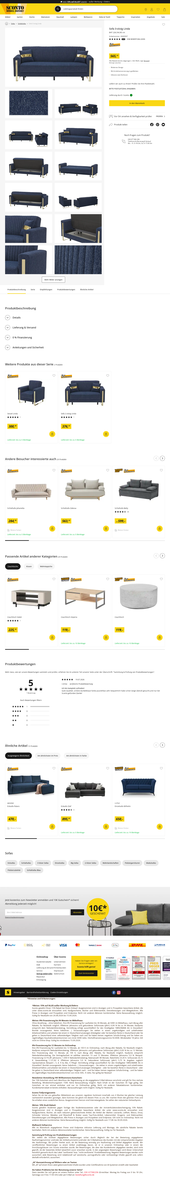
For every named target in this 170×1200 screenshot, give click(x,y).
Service (39, 971)
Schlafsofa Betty (119, 467)
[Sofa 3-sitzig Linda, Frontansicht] (53, 57)
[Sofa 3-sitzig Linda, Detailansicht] (28, 228)
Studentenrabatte (43, 962)
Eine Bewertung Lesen (136, 39)
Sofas (9, 853)
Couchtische (13, 566)
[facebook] (114, 992)
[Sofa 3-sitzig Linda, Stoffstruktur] (28, 103)
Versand (146, 61)
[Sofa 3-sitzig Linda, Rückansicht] (78, 197)
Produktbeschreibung (16, 289)
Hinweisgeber (19, 992)
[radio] (31, 706)
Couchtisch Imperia (67, 576)
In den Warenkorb (137, 103)
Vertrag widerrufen (44, 974)
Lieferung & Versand (24, 327)
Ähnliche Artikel (86, 289)
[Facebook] (151, 124)
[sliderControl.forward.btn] (162, 458)
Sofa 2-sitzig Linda (66, 372)
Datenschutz (59, 974)
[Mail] (163, 124)
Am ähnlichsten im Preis (48, 755)
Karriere (57, 965)
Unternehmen (60, 962)
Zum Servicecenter (86, 973)
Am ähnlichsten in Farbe (76, 755)
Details (17, 317)
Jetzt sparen (75, 1)
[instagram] (119, 992)
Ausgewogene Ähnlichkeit (18, 755)
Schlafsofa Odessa (66, 467)
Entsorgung (41, 979)
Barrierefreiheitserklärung (38, 992)
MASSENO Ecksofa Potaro (16, 765)
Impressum (58, 971)
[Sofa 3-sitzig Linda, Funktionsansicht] (28, 166)
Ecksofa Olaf (64, 765)
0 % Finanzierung (22, 337)
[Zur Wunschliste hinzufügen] (163, 24)
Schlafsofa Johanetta (14, 467)
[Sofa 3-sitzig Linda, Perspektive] (78, 103)
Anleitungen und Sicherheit (28, 347)
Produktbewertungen (66, 289)
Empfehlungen (46, 289)
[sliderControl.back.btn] (156, 458)
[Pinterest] (157, 124)
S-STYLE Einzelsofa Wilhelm (124, 765)
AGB (38, 965)
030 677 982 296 (134, 139)
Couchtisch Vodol (12, 576)
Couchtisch (117, 576)
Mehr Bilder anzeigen (53, 280)
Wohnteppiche (46, 566)
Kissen (29, 566)
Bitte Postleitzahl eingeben (122, 88)
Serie (33, 289)
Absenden (77, 912)
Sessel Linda (10, 372)
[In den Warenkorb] (52, 434)
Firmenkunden (60, 968)
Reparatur (40, 977)
